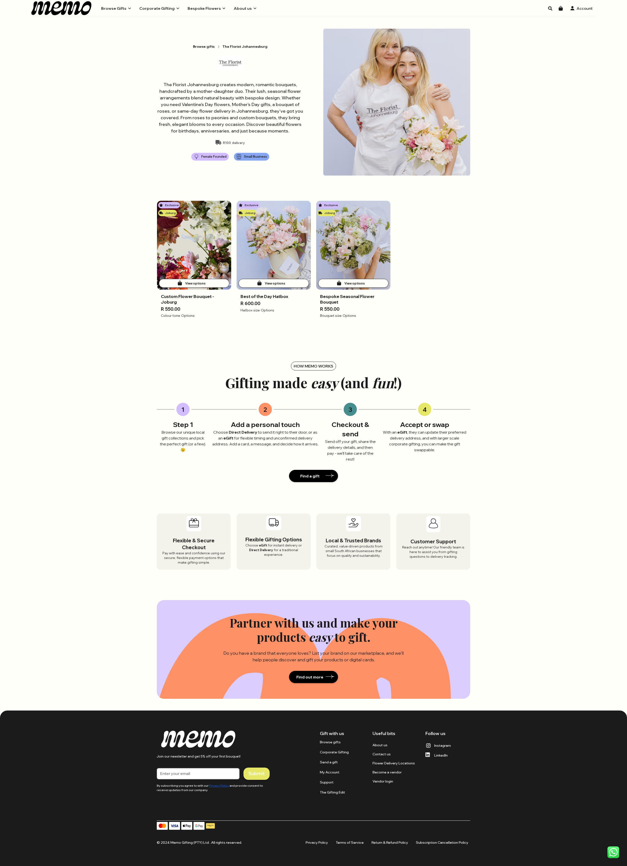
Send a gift (329, 762)
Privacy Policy (317, 842)
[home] (61, 8)
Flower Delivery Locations (394, 763)
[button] (116, 8)
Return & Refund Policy (390, 842)
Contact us (382, 754)
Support (327, 782)
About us (380, 745)
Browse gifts (330, 742)
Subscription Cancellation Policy (442, 842)
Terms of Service (350, 842)
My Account (329, 772)
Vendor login (383, 781)
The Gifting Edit (332, 792)
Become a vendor (387, 772)
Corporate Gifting (334, 752)
